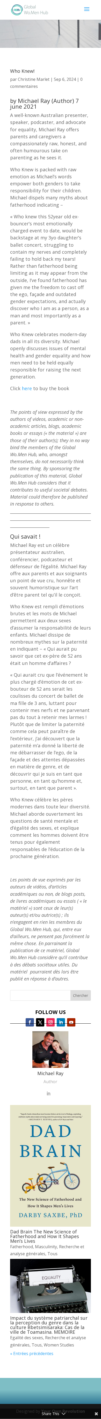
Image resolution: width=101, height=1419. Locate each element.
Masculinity (46, 1247)
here (27, 388)
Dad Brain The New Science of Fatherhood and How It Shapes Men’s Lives (44, 1236)
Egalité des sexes (26, 1337)
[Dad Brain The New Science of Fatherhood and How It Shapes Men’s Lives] (50, 1166)
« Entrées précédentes (31, 1353)
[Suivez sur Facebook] (30, 1022)
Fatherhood (21, 1247)
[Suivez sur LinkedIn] (61, 1022)
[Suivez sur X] (40, 1022)
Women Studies (59, 1345)
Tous (52, 1254)
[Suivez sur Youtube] (71, 1022)
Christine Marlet (33, 79)
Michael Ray (34, 100)
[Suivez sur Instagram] (50, 1022)
